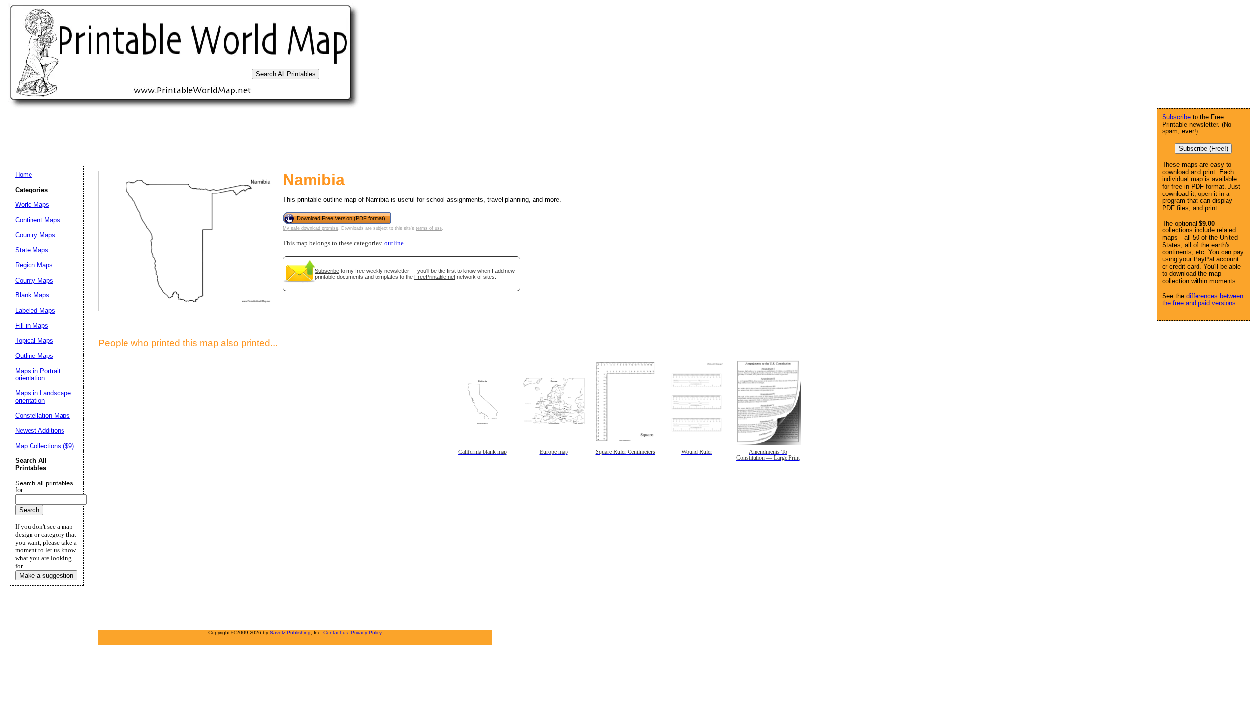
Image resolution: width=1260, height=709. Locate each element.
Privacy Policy (366, 632)
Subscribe (327, 271)
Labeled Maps (35, 310)
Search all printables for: (44, 487)
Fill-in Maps (31, 325)
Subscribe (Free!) (1203, 148)
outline (394, 243)
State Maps (31, 250)
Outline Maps (34, 355)
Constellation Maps (42, 415)
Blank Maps (32, 295)
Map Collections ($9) (44, 446)
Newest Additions (39, 430)
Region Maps (34, 265)
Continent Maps (37, 220)
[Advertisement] (189, 137)
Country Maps (35, 235)
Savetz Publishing (290, 632)
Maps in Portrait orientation (38, 374)
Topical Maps (34, 340)
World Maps (32, 204)
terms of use (429, 228)
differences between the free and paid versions (1202, 299)
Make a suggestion (46, 575)
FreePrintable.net (434, 277)
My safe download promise (310, 228)
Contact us (335, 632)
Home (23, 174)
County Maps (34, 280)
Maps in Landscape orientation (43, 396)
